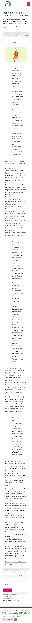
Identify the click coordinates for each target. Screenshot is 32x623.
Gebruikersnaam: (8, 581)
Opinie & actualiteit (22, 21)
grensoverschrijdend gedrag (11, 26)
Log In (8, 590)
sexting (4, 27)
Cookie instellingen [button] (7, 619)
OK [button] (15, 619)
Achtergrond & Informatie (9, 21)
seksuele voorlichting (21, 26)
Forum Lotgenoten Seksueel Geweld (15, 19)
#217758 (26, 36)
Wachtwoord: (7, 584)
